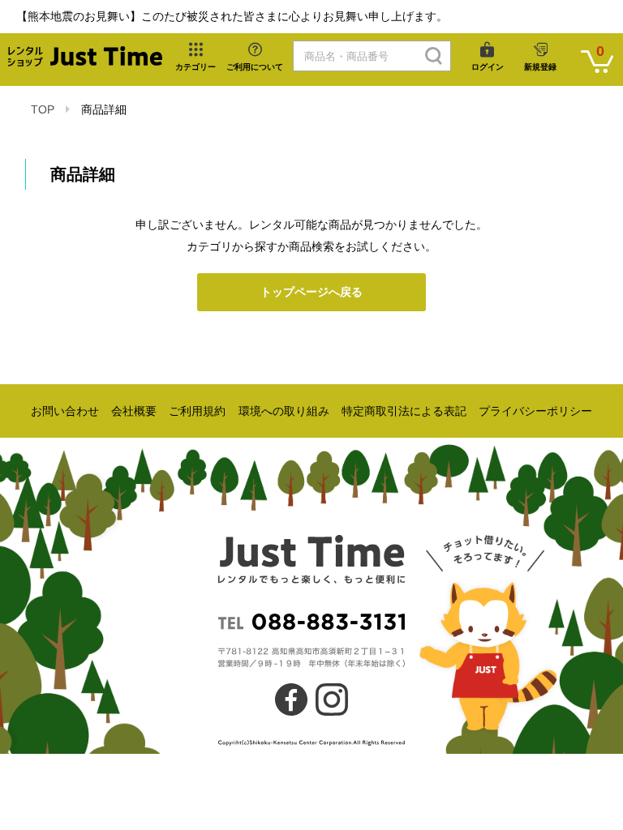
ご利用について (254, 66)
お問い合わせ (65, 410)
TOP (42, 109)
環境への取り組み (283, 410)
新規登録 (540, 66)
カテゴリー (195, 66)
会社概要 (134, 410)
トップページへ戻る (311, 291)
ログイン (487, 66)
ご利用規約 (197, 410)
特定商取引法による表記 (404, 410)
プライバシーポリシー (535, 410)
